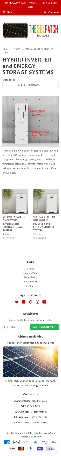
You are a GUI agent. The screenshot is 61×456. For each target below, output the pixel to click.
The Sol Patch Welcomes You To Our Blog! (30, 342)
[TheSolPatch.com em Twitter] (17, 302)
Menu (9, 12)
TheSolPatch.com (40, 432)
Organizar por (9, 79)
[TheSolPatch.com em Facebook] (24, 302)
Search (30, 268)
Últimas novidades (30, 337)
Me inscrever (44, 327)
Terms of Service (31, 285)
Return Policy (30, 277)
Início (4, 49)
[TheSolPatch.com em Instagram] (37, 302)
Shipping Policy (30, 272)
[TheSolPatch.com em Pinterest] (30, 302)
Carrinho (53, 12)
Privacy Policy (30, 281)
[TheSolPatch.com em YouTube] (44, 302)
